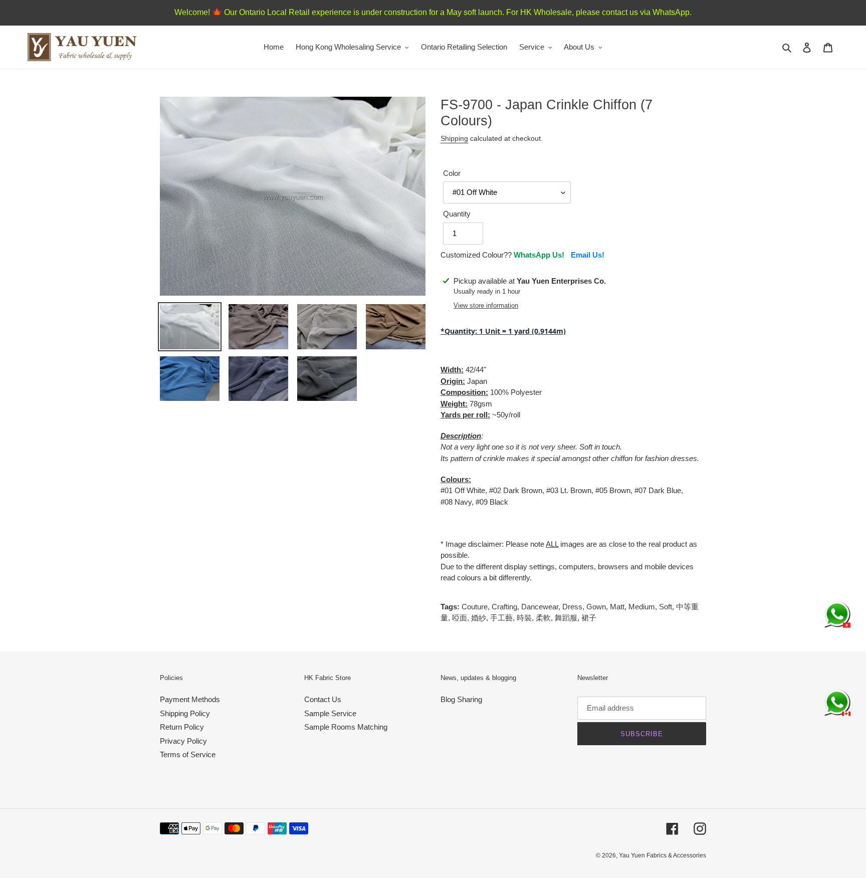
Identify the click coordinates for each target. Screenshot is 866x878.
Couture (475, 606)
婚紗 (478, 617)
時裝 (524, 617)
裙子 (588, 617)
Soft (665, 606)
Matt (617, 606)
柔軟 (543, 617)
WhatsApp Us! (539, 255)
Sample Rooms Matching (345, 727)
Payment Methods (190, 699)
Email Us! (587, 255)
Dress (572, 606)
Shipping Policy (185, 713)
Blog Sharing (461, 699)
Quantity (457, 213)
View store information (486, 305)
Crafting (504, 606)
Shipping (454, 138)
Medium (641, 606)
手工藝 (501, 617)
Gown (596, 606)
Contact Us (322, 699)
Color (452, 173)
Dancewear (539, 606)
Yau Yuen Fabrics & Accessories (662, 855)
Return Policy (182, 727)
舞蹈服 (566, 617)
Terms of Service (187, 754)
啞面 (459, 617)
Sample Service (330, 713)
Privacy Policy (183, 741)
